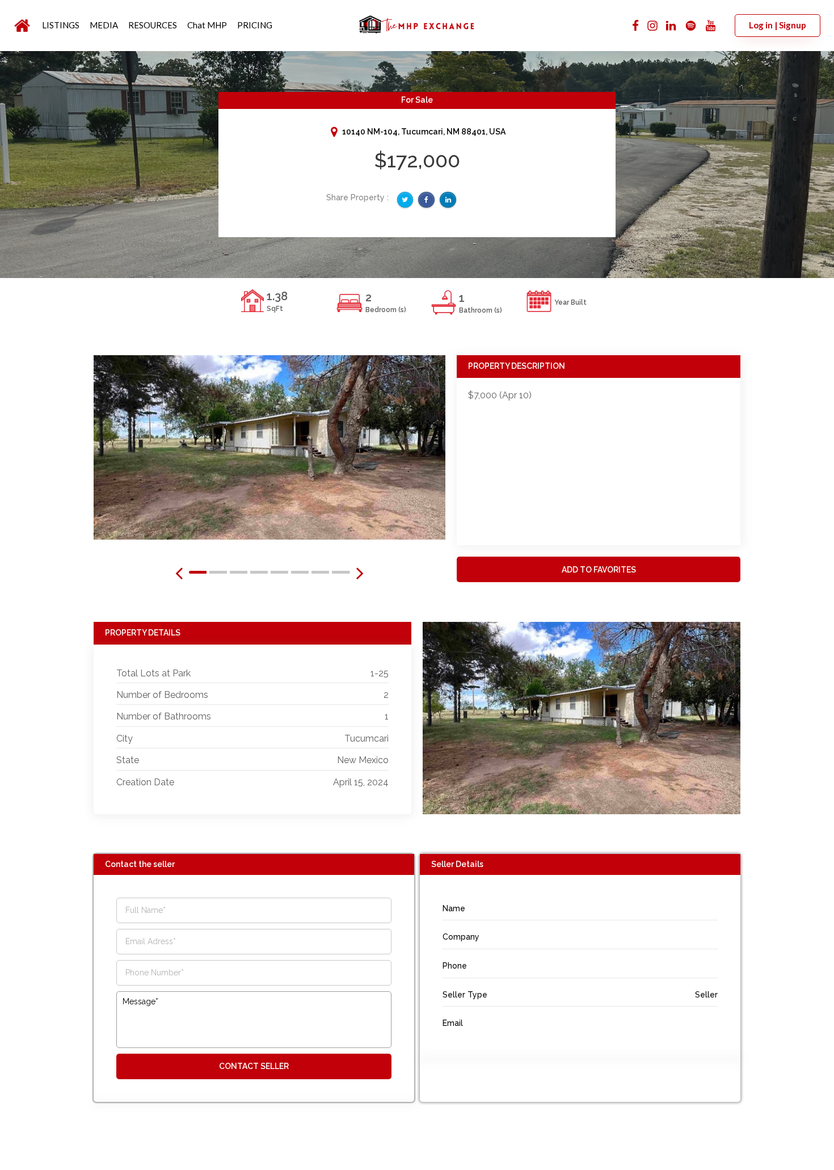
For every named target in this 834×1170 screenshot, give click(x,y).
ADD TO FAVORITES (599, 569)
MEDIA (104, 25)
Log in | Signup (777, 25)
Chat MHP (207, 25)
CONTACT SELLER (254, 1066)
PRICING (254, 25)
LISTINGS (60, 25)
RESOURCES (152, 25)
